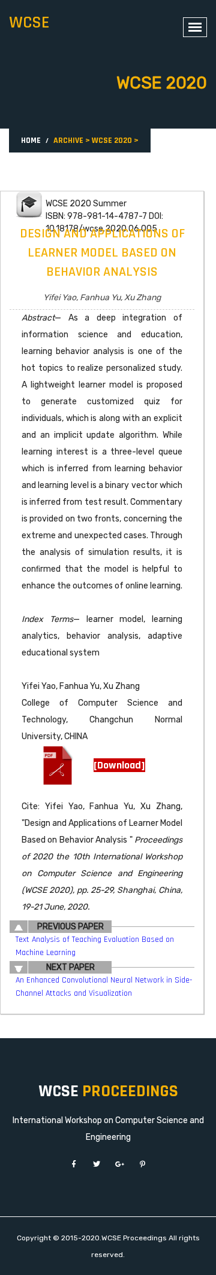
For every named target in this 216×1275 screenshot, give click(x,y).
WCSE (29, 22)
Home (31, 140)
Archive (68, 140)
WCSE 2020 (112, 140)
